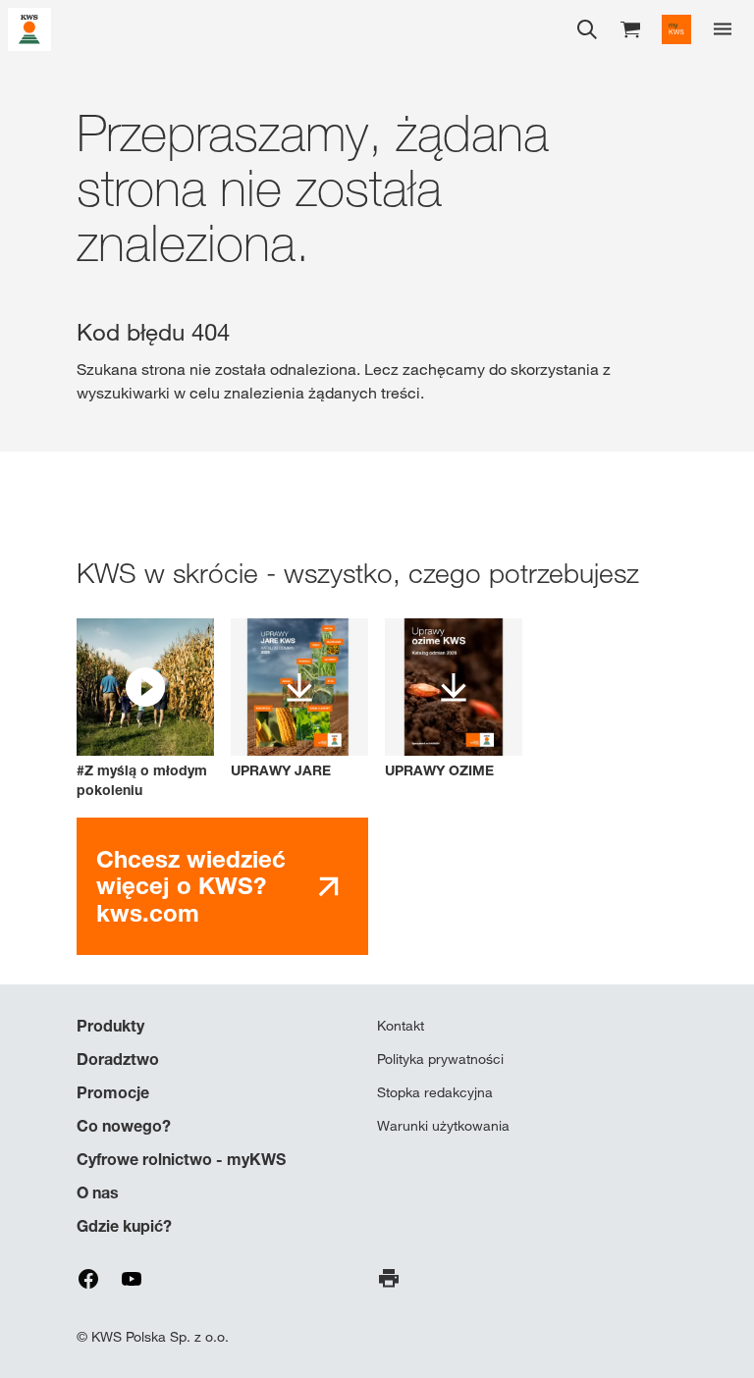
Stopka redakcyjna (435, 1092)
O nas (98, 1192)
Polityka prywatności (440, 1059)
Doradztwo (118, 1059)
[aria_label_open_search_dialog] (587, 29)
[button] (145, 709)
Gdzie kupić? (124, 1226)
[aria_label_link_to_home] (29, 28)
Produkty (110, 1025)
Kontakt (400, 1025)
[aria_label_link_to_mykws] (676, 29)
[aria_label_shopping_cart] (630, 28)
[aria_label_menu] (722, 29)
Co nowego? (124, 1126)
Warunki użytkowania (443, 1126)
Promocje (113, 1092)
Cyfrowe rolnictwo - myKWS (181, 1159)
